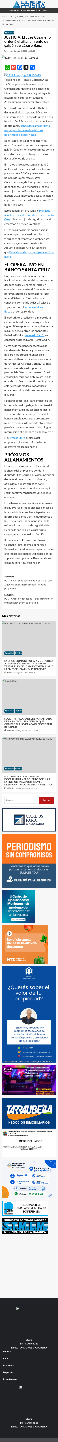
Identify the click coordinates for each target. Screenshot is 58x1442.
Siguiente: (28, 598)
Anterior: (28, 582)
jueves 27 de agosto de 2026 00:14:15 (21, 672)
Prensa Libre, (18, 437)
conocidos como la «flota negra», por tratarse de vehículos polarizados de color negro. (27, 130)
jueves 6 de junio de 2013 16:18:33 (21, 51)
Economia (8, 1365)
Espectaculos (10, 1379)
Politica (18, 653)
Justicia (18, 711)
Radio (6, 1358)
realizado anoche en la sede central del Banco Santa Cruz (29, 215)
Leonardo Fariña (35, 335)
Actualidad (9, 33)
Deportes (8, 1372)
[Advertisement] (29, 1265)
